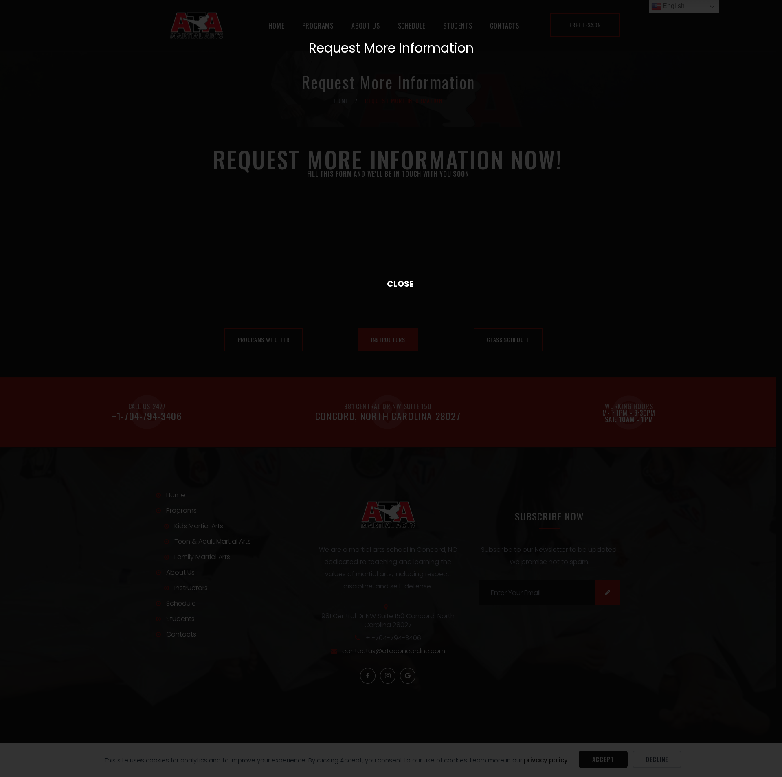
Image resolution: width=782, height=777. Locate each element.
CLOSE (391, 283)
